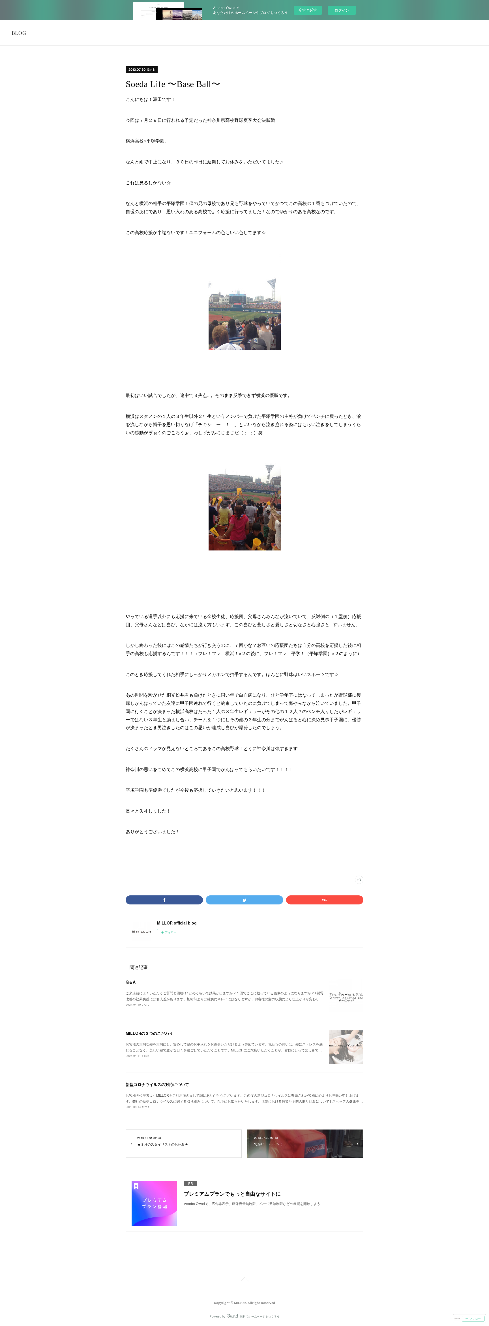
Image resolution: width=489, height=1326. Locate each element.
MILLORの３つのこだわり (149, 1033)
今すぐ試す (308, 9)
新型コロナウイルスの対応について (157, 1084)
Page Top (244, 1280)
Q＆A (131, 982)
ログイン (341, 10)
